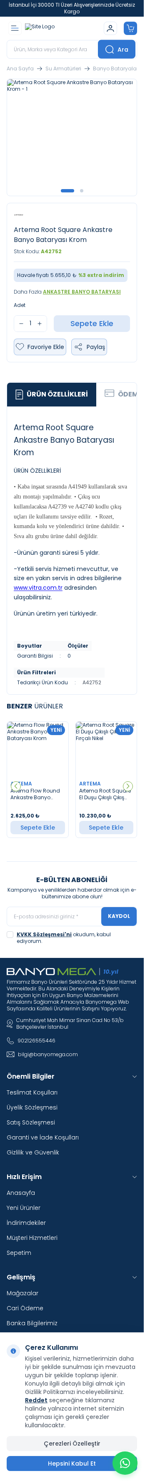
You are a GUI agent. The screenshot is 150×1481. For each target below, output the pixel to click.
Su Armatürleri (63, 68)
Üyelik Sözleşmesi (32, 1107)
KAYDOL (119, 916)
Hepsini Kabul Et (72, 1463)
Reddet (36, 1400)
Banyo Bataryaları (116, 68)
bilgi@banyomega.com (48, 1054)
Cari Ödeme (25, 1308)
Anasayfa (21, 1193)
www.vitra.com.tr (38, 587)
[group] (72, 137)
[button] (67, 190)
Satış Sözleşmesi (31, 1122)
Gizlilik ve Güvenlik (33, 1152)
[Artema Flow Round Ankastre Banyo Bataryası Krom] (37, 749)
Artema (21, 783)
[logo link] (62, 28)
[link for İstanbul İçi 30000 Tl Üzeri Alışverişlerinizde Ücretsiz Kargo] (72, 8)
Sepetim (19, 1253)
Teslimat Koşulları (32, 1092)
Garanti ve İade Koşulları (43, 1137)
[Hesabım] (110, 28)
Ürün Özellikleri (57, 394)
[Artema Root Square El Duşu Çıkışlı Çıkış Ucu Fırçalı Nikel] (106, 749)
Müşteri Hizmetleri (32, 1238)
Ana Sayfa (20, 68)
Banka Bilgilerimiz (32, 1323)
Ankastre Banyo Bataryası (82, 291)
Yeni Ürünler (23, 1208)
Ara (123, 49)
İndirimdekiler (26, 1223)
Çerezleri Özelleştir (72, 1443)
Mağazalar (22, 1293)
